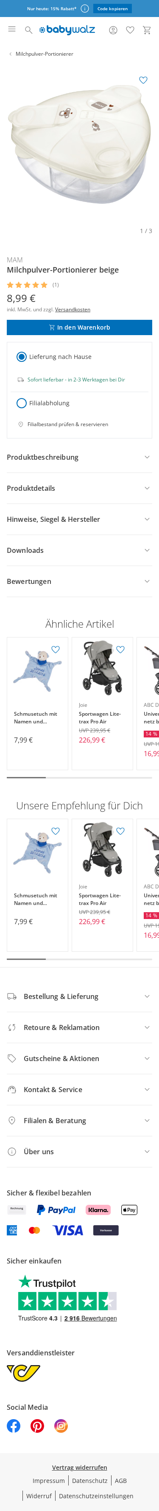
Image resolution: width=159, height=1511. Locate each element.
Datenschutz (90, 1481)
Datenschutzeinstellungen (96, 1496)
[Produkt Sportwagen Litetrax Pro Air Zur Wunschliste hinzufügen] (120, 650)
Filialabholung (49, 403)
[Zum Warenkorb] (147, 30)
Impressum (49, 1481)
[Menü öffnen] (12, 30)
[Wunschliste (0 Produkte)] (130, 30)
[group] (79, 144)
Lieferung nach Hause (60, 357)
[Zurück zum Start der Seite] (150, 1451)
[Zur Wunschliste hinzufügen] (143, 80)
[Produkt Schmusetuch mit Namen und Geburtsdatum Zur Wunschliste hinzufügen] (55, 650)
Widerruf (39, 1496)
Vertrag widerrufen (79, 1467)
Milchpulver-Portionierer (44, 53)
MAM (15, 260)
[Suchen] (29, 30)
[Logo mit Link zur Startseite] (67, 30)
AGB (121, 1481)
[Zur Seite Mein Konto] (113, 30)
